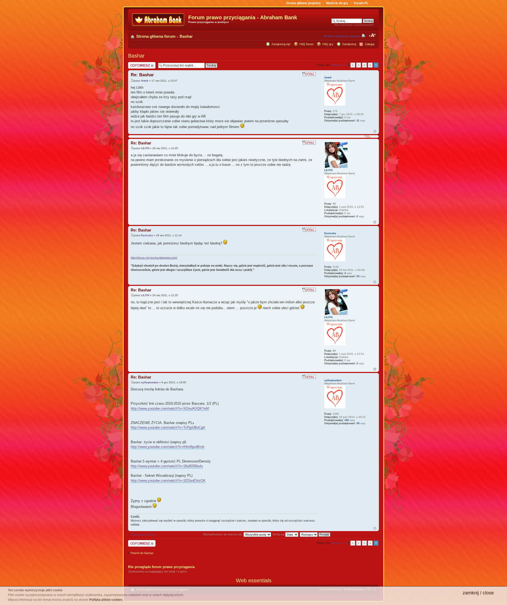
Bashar (186, 36)
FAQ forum (306, 44)
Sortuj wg (279, 534)
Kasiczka (147, 235)
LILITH (145, 148)
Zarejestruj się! (280, 44)
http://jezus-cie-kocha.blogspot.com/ (154, 257)
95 (358, 423)
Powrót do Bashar (141, 553)
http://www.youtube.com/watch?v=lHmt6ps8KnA (167, 447)
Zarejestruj (349, 44)
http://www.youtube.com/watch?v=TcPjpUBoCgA (168, 427)
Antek (144, 80)
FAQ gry (327, 44)
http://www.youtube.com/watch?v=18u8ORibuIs (167, 466)
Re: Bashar (142, 74)
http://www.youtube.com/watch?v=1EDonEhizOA (168, 481)
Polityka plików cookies (106, 600)
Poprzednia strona (143, 534)
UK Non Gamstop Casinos (341, 36)
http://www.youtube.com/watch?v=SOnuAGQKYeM (170, 408)
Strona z (339, 65)
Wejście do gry (337, 3)
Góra (374, 131)
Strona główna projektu (303, 3)
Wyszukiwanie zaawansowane (354, 24)
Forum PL (361, 3)
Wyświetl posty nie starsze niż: (223, 534)
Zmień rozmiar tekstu (372, 35)
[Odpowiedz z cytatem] (309, 74)
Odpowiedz (135, 63)
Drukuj (364, 35)
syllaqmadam (149, 382)
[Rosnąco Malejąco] (315, 534)
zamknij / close (478, 592)
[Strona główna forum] (158, 20)
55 (358, 276)
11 (357, 120)
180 (346, 420)
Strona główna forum (155, 36)
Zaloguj (369, 44)
